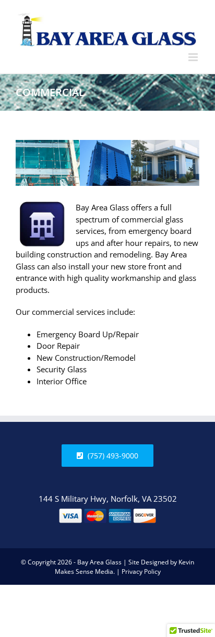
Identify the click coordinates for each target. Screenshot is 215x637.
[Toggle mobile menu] (193, 57)
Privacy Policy (141, 571)
